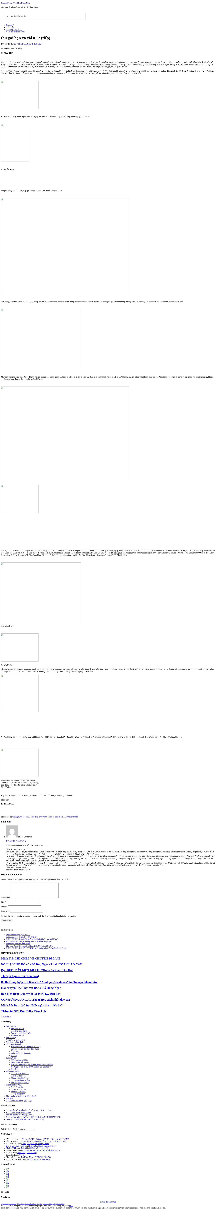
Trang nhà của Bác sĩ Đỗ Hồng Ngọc (15, 3)
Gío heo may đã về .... (56, 817)
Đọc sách (9, 1098)
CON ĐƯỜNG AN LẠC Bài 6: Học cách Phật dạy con (35, 999)
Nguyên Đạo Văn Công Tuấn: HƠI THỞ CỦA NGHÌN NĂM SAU (33, 1117)
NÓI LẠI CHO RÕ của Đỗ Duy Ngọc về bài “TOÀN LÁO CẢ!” (41, 964)
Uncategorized (72, 817)
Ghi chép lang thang (39, 817)
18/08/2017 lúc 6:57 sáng (16, 841)
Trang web (5, 911)
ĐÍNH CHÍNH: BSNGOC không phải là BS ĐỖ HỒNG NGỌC (32, 939)
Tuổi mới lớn (11, 1058)
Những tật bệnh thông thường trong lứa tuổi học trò (31, 1067)
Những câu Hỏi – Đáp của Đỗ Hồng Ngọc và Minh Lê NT (29, 1110)
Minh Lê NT (11, 1148)
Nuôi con (14, 1051)
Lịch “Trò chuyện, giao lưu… (18, 935)
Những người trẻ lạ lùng (20, 1080)
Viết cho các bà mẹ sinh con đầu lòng (25, 1047)
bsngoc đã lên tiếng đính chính (18, 944)
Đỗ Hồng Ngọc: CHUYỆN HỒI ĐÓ (36, 1157)
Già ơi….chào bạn (18, 1076)
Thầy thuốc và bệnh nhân (21, 1053)
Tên (3, 902)
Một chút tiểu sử (17, 1029)
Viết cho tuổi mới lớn (19, 1060)
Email (4, 907)
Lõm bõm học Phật (13, 1085)
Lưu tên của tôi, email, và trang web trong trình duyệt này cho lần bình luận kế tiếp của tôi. (40, 916)
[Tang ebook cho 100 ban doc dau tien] (7, 1169)
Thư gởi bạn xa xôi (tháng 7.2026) (19, 1115)
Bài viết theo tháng (8, 1129)
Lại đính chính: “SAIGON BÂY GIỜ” (21, 937)
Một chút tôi (11, 1026)
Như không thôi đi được (26, 1153)
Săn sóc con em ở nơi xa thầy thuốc (25, 1049)
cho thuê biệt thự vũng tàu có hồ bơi (53, 1204)
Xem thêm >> (6, 1016)
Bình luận (5, 898)
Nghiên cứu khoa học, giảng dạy (19, 1100)
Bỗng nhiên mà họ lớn (20, 1062)
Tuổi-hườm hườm (13, 1071)
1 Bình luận (36, 44)
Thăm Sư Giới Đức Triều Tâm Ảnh (23, 1011)
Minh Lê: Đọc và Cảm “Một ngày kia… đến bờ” (32, 1005)
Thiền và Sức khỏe (18, 1091)
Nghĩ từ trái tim (17, 1087)
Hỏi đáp (14, 1056)
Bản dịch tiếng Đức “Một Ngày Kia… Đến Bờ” (31, 993)
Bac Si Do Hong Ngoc (15, 1146)
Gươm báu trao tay (18, 1089)
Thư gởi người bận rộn (20, 1082)
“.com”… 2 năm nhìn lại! (16, 1040)
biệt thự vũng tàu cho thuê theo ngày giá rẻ (29, 1204)
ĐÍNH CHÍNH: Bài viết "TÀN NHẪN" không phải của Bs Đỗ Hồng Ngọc (36, 948)
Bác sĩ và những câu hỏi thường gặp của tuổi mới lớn (32, 1065)
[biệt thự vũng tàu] (108, 1202)
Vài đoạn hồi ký (17, 1035)
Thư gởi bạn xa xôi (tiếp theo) (20, 976)
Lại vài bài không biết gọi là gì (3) (42, 1146)
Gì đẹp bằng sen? (18, 1094)
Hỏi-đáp (14, 1069)
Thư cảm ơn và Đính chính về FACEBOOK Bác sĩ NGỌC (29, 946)
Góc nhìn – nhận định (14, 1042)
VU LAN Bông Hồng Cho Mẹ (18, 1112)
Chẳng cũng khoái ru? (21, 817)
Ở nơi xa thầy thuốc (14, 1044)
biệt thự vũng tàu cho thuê (8, 1204)
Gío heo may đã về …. (20, 1074)
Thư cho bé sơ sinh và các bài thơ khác (21, 1096)
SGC (71, 1206)
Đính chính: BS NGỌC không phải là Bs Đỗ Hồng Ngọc (29, 941)
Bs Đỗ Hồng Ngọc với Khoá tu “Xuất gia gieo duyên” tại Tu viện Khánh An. (49, 982)
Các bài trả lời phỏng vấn (21, 1033)
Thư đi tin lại (11, 1038)
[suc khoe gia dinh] (7, 1176)
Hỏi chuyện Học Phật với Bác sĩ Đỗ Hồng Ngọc (31, 987)
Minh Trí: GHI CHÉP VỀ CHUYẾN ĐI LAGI (30, 958)
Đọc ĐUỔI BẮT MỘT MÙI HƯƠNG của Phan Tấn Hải (37, 970)
